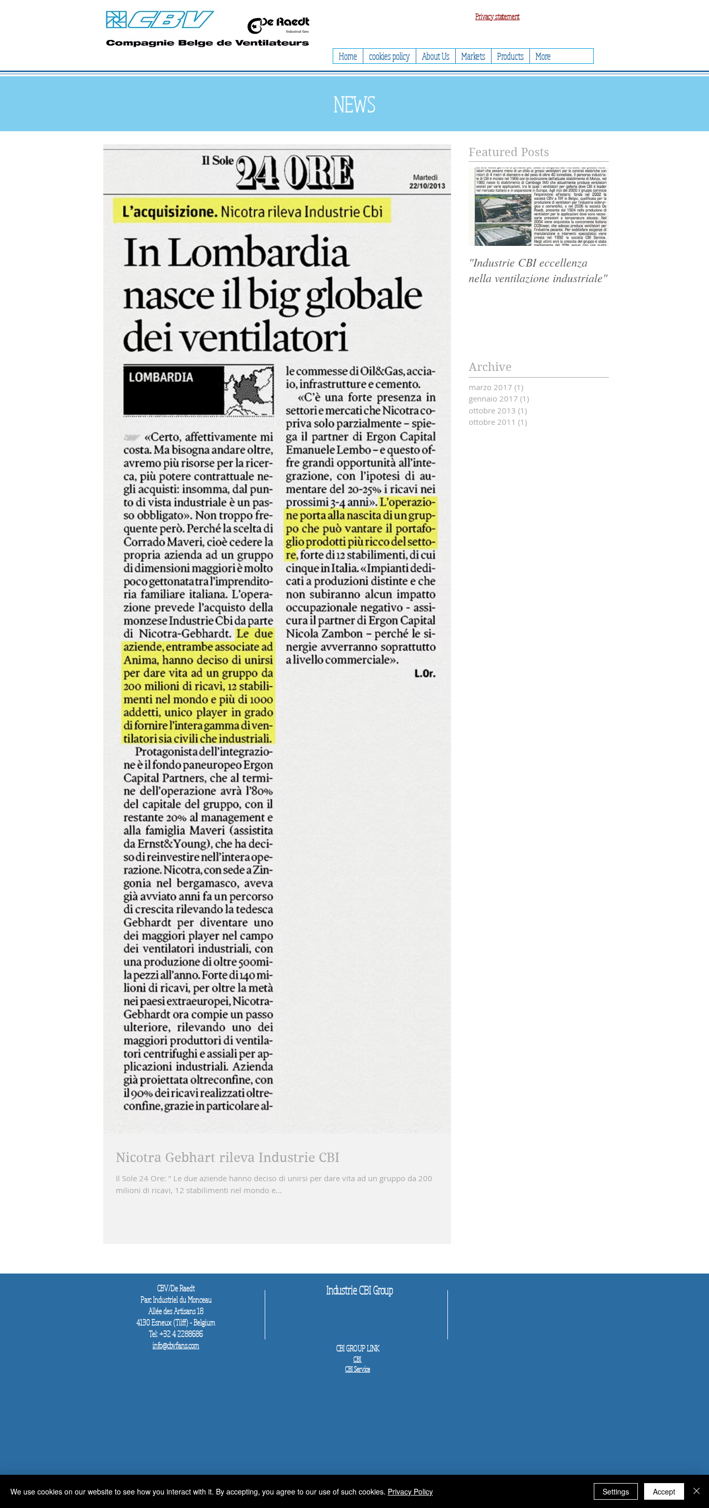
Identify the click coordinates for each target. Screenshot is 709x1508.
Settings (616, 1491)
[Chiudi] (696, 1491)
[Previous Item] (485, 207)
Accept (664, 1491)
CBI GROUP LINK (357, 1348)
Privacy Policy (410, 1491)
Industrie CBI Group (359, 1289)
